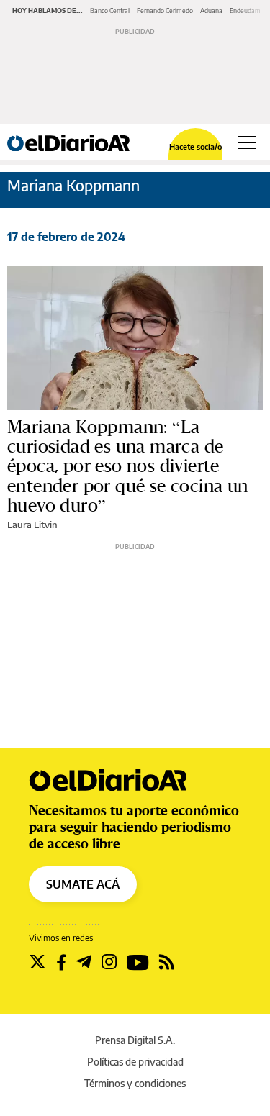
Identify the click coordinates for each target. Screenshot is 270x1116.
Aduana (211, 10)
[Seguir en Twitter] (37, 962)
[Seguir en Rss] (166, 962)
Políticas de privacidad (135, 1062)
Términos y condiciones (135, 1083)
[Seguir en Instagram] (109, 962)
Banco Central (110, 10)
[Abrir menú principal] (247, 142)
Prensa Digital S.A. (135, 1040)
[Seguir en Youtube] (138, 962)
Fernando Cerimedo (165, 10)
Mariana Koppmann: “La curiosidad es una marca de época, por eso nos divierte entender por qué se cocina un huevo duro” (127, 466)
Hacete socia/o (195, 146)
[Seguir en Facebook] (61, 962)
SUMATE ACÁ (83, 884)
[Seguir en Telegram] (83, 962)
